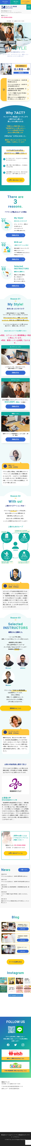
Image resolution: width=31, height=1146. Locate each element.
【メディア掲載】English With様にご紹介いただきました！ (17, 94)
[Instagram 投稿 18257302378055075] (27, 989)
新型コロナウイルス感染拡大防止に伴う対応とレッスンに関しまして (17, 98)
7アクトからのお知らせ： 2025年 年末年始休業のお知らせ (17, 85)
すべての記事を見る (15, 962)
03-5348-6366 (6, 17)
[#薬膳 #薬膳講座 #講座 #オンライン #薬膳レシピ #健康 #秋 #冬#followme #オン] (19, 989)
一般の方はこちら (15, 2)
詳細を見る (15, 235)
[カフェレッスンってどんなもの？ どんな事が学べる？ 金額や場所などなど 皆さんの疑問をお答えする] (3, 980)
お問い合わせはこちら (16, 180)
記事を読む (22, 928)
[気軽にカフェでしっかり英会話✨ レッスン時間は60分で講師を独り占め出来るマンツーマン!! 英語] (11, 980)
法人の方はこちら (5, 2)
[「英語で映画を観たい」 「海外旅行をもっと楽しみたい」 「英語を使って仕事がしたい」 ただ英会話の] (19, 980)
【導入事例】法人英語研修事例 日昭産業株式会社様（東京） (17, 89)
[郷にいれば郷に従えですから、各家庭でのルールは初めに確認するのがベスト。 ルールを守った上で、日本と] (3, 989)
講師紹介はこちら (15, 708)
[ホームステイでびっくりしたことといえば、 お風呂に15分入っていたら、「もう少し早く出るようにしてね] (27, 980)
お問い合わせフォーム (16, 853)
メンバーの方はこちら (26, 2)
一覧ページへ (24, 869)
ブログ (4, 924)
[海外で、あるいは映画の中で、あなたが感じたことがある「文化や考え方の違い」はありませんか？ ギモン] (11, 989)
